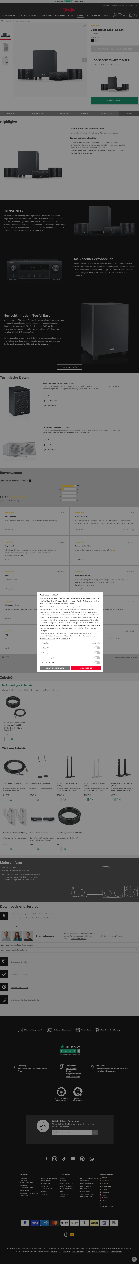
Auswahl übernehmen (55, 668)
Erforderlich (45, 643)
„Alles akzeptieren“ (84, 620)
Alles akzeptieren (86, 668)
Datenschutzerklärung (47, 638)
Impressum (64, 638)
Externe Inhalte (46, 663)
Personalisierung (46, 658)
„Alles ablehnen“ (77, 612)
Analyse (43, 648)
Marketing (44, 653)
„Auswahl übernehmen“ (88, 628)
